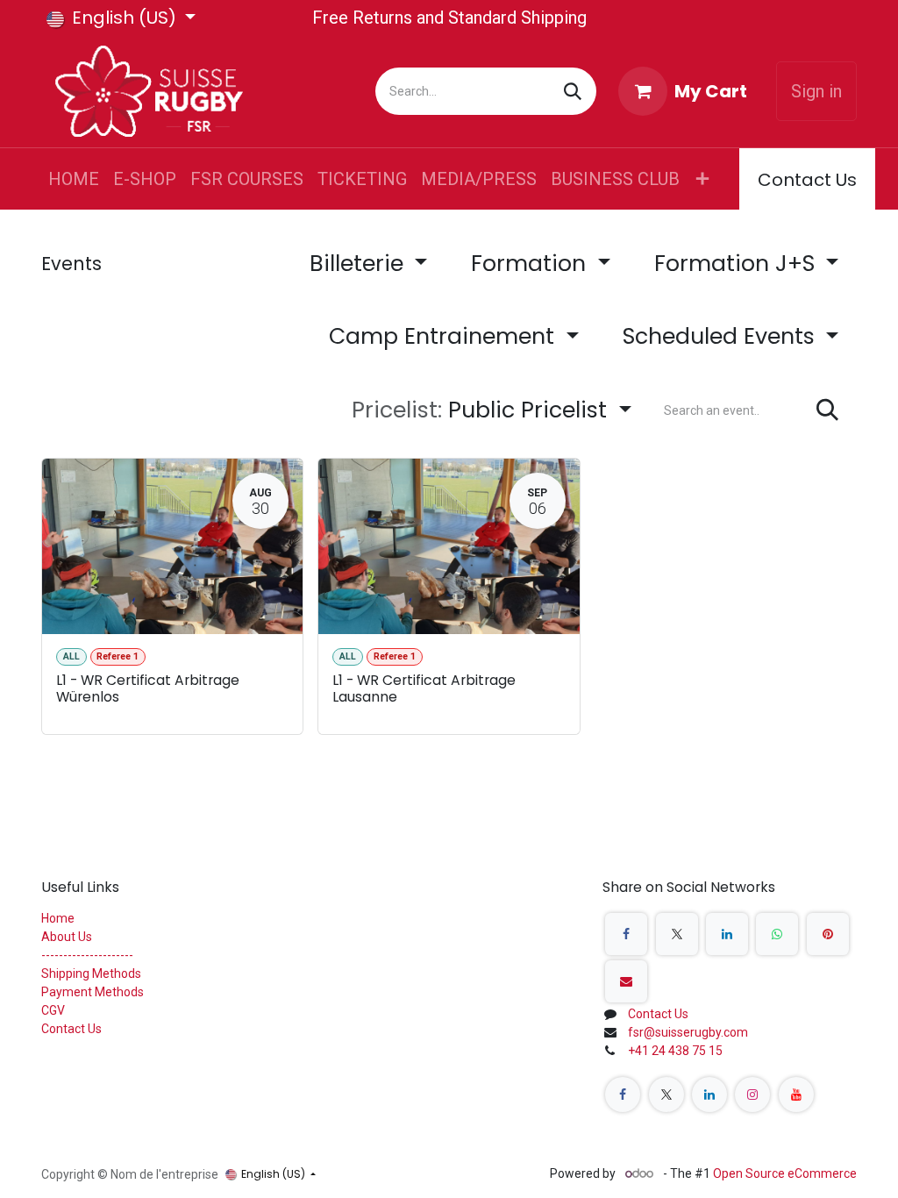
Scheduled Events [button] (722, 336)
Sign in (816, 91)
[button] (491, 410)
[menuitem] (73, 179)
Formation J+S (737, 263)
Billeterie (360, 263)
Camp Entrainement (444, 336)
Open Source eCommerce (785, 1173)
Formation (531, 263)
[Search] (572, 91)
